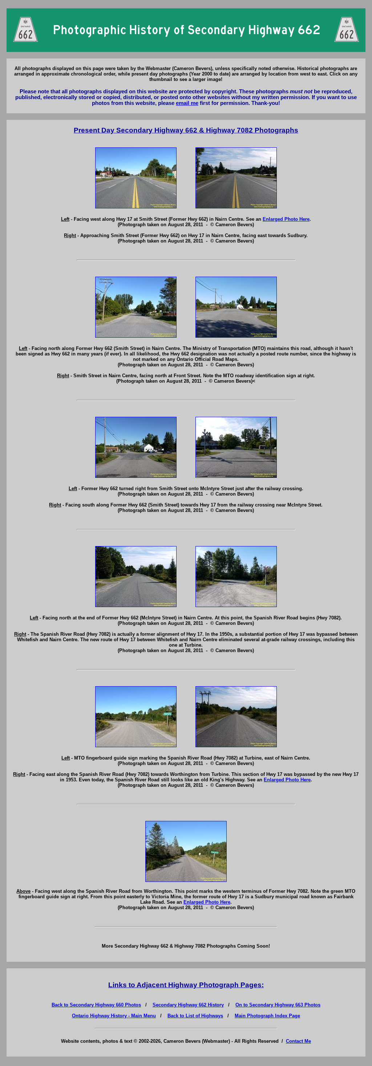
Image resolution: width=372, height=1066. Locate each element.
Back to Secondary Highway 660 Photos (96, 1005)
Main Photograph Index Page (267, 1015)
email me (187, 103)
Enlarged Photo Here (286, 219)
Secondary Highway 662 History (188, 1005)
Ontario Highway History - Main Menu (114, 1015)
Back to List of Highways (195, 1015)
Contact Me (298, 1041)
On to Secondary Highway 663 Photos (277, 1005)
